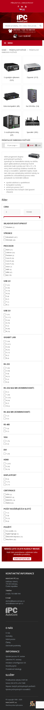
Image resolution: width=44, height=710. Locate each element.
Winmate (9, 240)
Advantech (10, 237)
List (39, 145)
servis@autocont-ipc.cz (14, 603)
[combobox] (23, 25)
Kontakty (9, 636)
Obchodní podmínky (13, 645)
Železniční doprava (13, 537)
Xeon (8, 267)
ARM (7, 272)
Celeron (9, 252)
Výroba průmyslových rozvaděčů (18, 689)
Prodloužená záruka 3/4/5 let (17, 680)
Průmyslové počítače (17, 50)
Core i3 (8, 258)
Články (8, 642)
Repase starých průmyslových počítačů (20, 686)
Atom (8, 250)
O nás (8, 633)
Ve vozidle (9, 531)
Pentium (9, 255)
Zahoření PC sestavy (13, 659)
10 (7, 406)
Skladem (9, 227)
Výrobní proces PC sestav (15, 656)
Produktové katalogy (13, 669)
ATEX (8, 494)
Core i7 (8, 264)
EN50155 (9, 500)
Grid (31, 145)
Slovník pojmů (11, 666)
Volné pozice (10, 639)
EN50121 (9, 497)
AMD (7, 269)
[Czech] (20, 9)
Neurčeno (9, 539)
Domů (4, 50)
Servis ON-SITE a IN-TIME (15, 683)
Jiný (7, 275)
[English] (23, 9)
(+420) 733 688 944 (13, 594)
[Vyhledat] (40, 25)
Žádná (8, 503)
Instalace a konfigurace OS (16, 663)
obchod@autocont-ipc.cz (15, 601)
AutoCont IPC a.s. (11, 702)
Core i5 (8, 261)
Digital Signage (11, 534)
